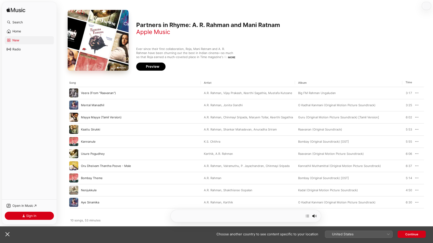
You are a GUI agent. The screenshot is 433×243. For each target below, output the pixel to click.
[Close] (7, 234)
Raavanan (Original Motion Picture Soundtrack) (331, 153)
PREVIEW (407, 93)
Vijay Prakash (232, 93)
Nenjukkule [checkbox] (89, 190)
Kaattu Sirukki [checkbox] (90, 129)
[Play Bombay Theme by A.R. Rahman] (73, 177)
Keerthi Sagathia (255, 93)
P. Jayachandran (252, 166)
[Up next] (307, 216)
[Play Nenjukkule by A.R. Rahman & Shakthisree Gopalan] (73, 190)
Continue (411, 234)
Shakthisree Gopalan (237, 190)
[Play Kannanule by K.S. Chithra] (73, 141)
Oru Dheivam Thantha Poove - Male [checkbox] (106, 166)
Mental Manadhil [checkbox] (92, 105)
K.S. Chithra (212, 141)
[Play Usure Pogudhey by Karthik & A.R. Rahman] (73, 153)
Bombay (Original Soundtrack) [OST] (323, 141)
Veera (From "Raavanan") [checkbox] (98, 93)
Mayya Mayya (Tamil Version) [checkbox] (101, 117)
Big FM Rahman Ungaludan (317, 93)
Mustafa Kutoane (280, 93)
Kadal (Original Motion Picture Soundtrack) (328, 190)
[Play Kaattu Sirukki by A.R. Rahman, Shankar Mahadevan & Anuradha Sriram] (73, 129)
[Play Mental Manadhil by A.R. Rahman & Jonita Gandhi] (73, 105)
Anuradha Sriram (265, 129)
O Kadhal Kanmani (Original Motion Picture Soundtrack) (336, 105)
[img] (16, 10)
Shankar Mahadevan (237, 129)
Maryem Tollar (258, 117)
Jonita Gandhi (233, 105)
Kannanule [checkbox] (88, 141)
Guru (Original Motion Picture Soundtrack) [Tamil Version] (338, 117)
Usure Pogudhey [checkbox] (93, 153)
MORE (231, 57)
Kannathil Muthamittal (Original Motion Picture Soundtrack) (339, 166)
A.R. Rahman (212, 93)
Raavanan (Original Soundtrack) (320, 129)
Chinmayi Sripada (235, 117)
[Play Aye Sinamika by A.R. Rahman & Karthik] (73, 202)
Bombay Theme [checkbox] (92, 178)
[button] (29, 22)
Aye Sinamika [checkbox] (90, 202)
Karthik (209, 153)
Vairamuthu (231, 166)
